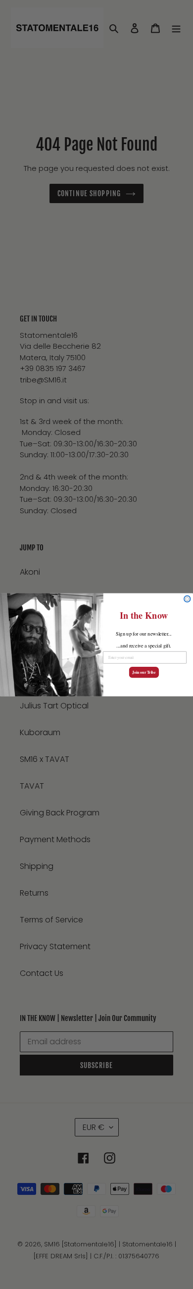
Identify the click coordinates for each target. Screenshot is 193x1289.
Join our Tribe (143, 672)
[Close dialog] (187, 598)
